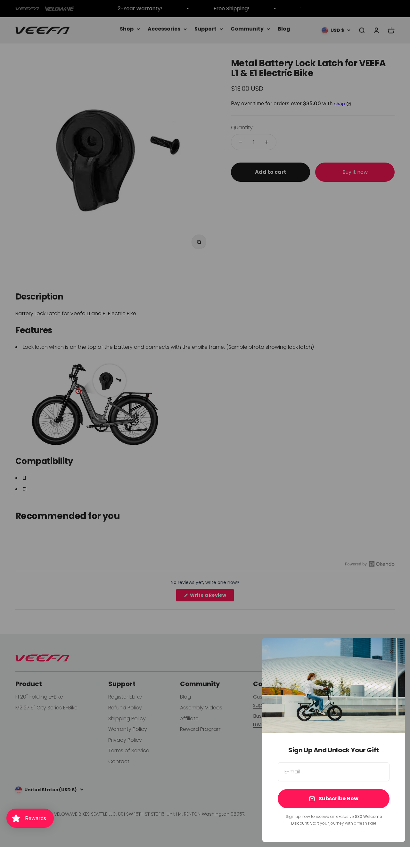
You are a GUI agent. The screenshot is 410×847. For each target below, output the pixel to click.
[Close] (392, 651)
